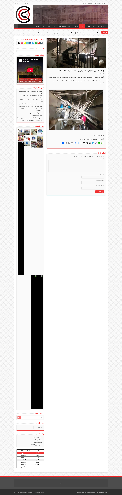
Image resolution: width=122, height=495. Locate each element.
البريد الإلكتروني (99, 180)
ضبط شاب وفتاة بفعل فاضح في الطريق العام (30, 106)
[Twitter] (27, 3)
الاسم (102, 174)
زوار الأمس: (39, 442)
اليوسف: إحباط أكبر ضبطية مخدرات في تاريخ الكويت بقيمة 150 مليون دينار (91, 32)
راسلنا (77, 3)
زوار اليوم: (39, 439)
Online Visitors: (37, 437)
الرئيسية (90, 3)
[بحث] (19, 417)
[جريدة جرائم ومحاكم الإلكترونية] (61, 14)
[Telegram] (19, 3)
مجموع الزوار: (38, 444)
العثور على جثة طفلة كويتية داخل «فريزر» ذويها (29, 118)
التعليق (102, 159)
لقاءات (49, 26)
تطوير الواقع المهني (37, 115)
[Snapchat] (22, 3)
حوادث (82, 26)
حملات (88, 26)
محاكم (93, 26)
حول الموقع (84, 3)
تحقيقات (75, 26)
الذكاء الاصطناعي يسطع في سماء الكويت (31, 120)
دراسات (55, 26)
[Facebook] (29, 3)
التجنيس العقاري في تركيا (35, 113)
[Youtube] (25, 3)
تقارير (69, 26)
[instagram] (23, 3)
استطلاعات (62, 26)
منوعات (43, 26)
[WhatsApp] (17, 3)
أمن (98, 26)
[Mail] (15, 3)
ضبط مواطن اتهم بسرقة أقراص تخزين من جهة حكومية (51, 32)
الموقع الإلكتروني (99, 185)
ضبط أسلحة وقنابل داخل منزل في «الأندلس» (30, 103)
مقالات (37, 26)
